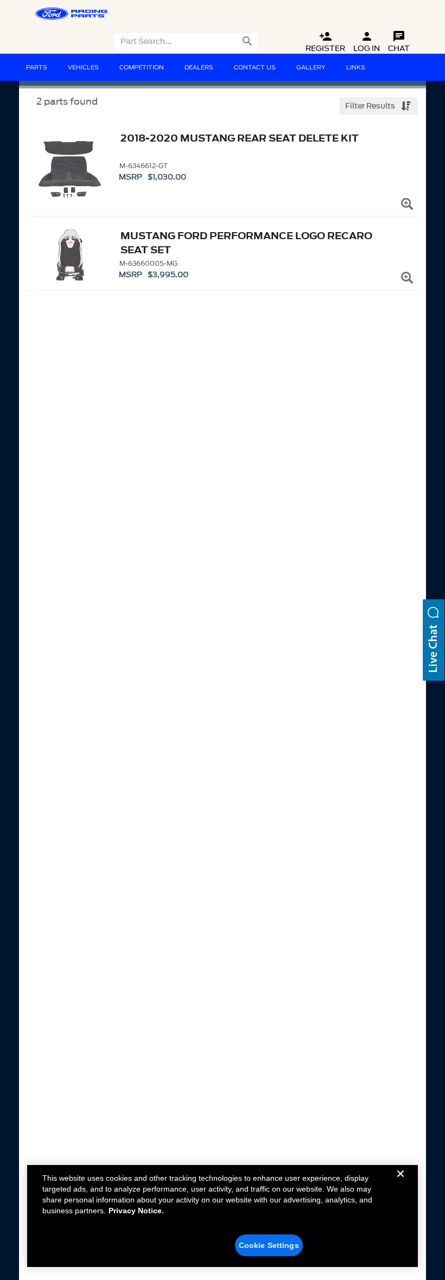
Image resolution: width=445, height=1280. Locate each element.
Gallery (311, 67)
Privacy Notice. (136, 1210)
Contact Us (255, 67)
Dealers (199, 67)
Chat (399, 42)
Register (325, 42)
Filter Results (371, 106)
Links (355, 67)
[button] (433, 640)
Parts (36, 67)
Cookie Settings (269, 1245)
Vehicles (83, 67)
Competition (141, 67)
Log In (366, 42)
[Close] (400, 1182)
